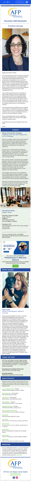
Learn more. (19, 455)
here (18, 364)
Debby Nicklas (6, 402)
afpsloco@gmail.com (15, 475)
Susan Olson (5, 429)
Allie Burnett (5, 397)
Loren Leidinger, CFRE (8, 388)
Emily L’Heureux (6, 393)
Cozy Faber (5, 419)
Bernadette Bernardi (7, 406)
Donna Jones (5, 423)
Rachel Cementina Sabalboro (9, 410)
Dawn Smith (5, 439)
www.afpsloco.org (15, 473)
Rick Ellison (5, 415)
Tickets (15, 266)
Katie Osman (5, 435)
